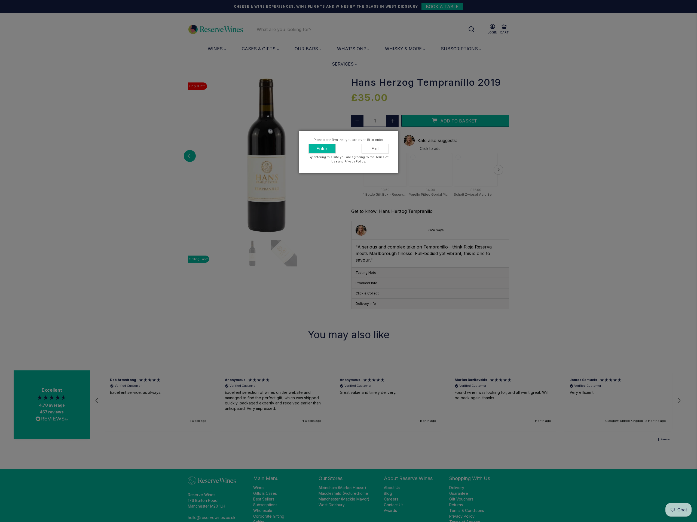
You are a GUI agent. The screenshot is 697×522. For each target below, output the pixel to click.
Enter (322, 148)
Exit (375, 148)
